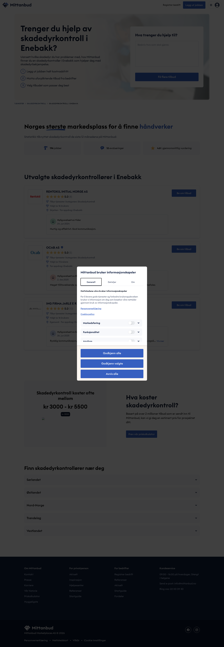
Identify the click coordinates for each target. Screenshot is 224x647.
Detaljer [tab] (112, 282)
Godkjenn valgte (112, 363)
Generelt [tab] (91, 282)
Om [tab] (133, 282)
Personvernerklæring (91, 308)
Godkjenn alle (112, 353)
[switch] (131, 323)
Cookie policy (87, 314)
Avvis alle (112, 374)
